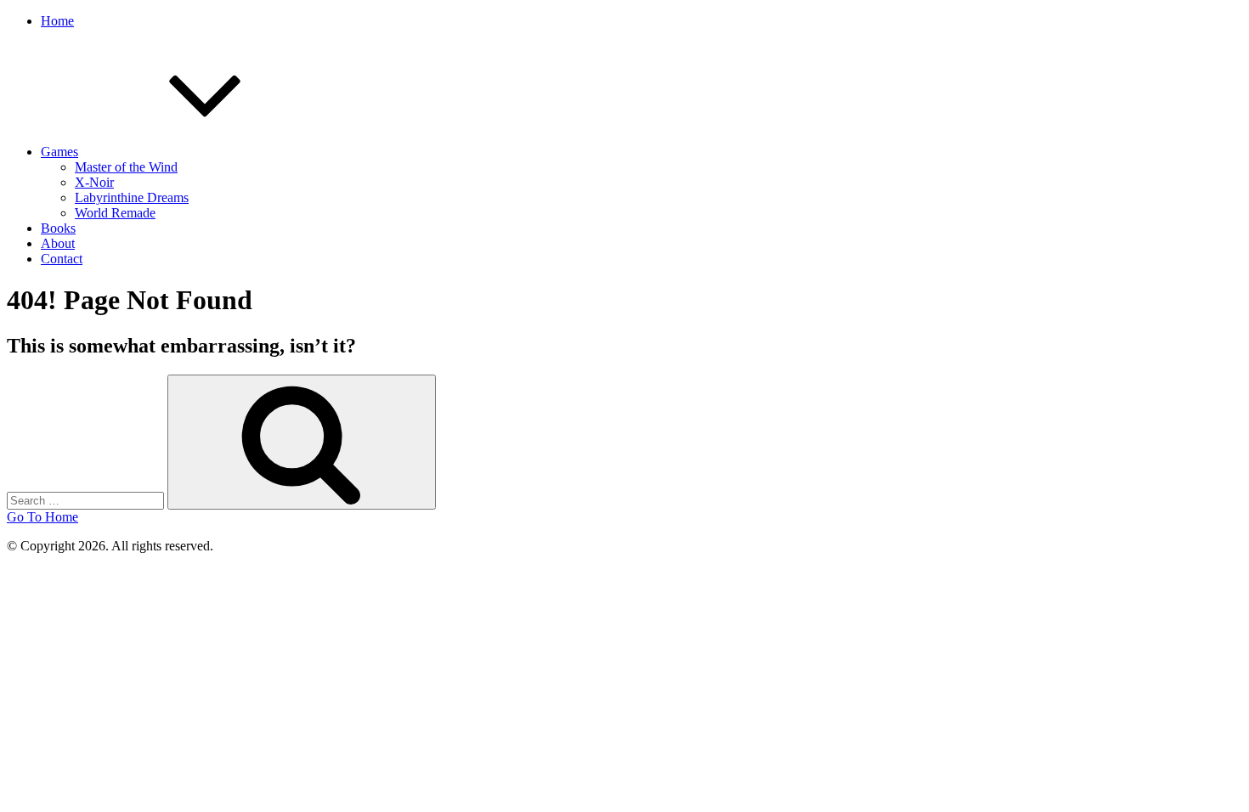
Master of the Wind (126, 167)
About (58, 243)
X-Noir (94, 182)
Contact (61, 258)
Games (59, 151)
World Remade (115, 213)
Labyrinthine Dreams (132, 197)
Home (57, 21)
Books (58, 228)
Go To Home (42, 517)
